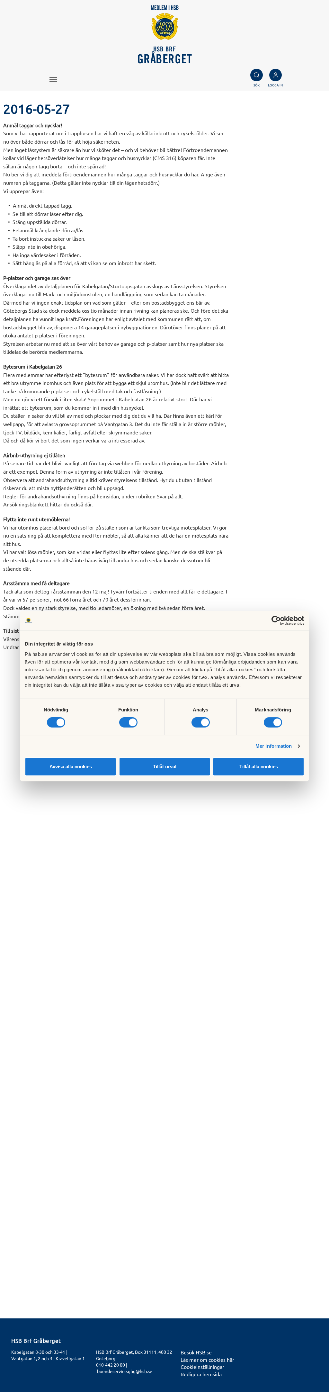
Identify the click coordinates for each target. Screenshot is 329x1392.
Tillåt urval (164, 766)
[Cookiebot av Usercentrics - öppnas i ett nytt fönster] (276, 620)
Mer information (273, 746)
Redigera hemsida (201, 1374)
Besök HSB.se (196, 1352)
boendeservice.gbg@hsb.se (124, 1371)
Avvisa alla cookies (70, 766)
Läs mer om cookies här (207, 1359)
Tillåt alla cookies (258, 766)
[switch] (128, 722)
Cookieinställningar (202, 1366)
